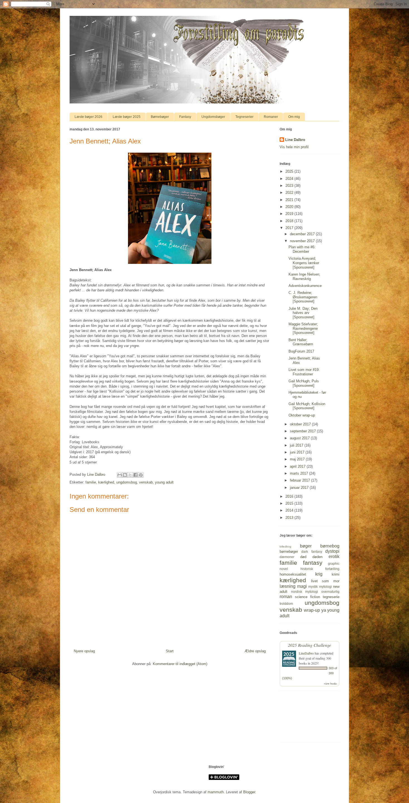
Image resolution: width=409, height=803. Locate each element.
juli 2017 (297, 445)
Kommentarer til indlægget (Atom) (180, 664)
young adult (164, 482)
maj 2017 (298, 459)
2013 (289, 517)
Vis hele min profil (294, 147)
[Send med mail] (119, 475)
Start (170, 651)
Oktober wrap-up (302, 415)
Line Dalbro (295, 140)
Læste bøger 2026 (88, 117)
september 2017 (303, 431)
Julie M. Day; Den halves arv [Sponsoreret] (303, 312)
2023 (289, 186)
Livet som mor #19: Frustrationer (304, 372)
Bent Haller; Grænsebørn (301, 342)
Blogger (249, 792)
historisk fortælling (320, 569)
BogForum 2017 (301, 351)
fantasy (312, 562)
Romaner (271, 117)
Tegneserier (244, 117)
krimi (335, 574)
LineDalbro (306, 653)
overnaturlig (330, 591)
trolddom (286, 603)
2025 (289, 171)
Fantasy (185, 117)
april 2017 (298, 466)
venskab (146, 482)
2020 (289, 207)
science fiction (307, 597)
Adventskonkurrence (305, 286)
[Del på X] (130, 475)
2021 (289, 200)
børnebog (329, 546)
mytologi (325, 586)
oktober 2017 (301, 424)
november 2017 (303, 241)
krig (318, 574)
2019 (289, 214)
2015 (289, 503)
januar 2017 (300, 487)
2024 (289, 179)
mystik (313, 586)
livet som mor (325, 581)
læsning (287, 586)
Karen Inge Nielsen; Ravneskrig (304, 276)
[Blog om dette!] (125, 475)
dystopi (332, 551)
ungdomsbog (126, 482)
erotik (334, 556)
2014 (289, 510)
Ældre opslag (255, 651)
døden (317, 557)
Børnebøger (160, 117)
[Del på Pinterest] (141, 475)
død (303, 557)
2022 (289, 192)
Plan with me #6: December (302, 249)
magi (302, 586)
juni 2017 (297, 452)
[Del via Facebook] (135, 475)
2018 (289, 221)
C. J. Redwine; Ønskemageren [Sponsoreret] (303, 297)
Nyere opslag (84, 651)
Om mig (294, 117)
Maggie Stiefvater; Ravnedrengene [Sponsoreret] (303, 328)
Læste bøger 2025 (127, 117)
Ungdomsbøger (213, 117)
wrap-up (312, 610)
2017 (289, 228)
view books (330, 683)
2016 (289, 496)
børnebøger (289, 551)
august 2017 (300, 438)
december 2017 (303, 234)
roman (286, 596)
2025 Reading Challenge (309, 645)
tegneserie (331, 597)
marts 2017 (299, 473)
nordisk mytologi (304, 591)
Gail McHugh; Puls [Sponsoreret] (304, 383)
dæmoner (287, 557)
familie (90, 482)
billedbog (285, 546)
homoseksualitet (293, 574)
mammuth (216, 792)
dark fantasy (311, 551)
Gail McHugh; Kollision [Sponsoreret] (307, 406)
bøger (306, 546)
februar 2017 (300, 480)
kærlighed (106, 482)
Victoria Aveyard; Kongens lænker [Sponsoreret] (304, 262)
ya (323, 610)
